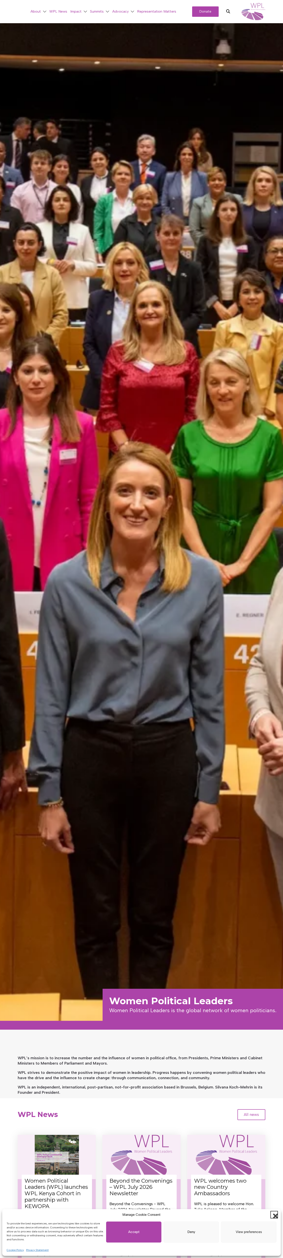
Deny (191, 1232)
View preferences (249, 1232)
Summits (97, 11)
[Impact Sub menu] (85, 11)
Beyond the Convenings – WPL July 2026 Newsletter (140, 1187)
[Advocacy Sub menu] (132, 11)
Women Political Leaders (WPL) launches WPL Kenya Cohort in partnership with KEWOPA (56, 1193)
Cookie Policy (15, 1250)
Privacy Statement (37, 1250)
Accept (134, 1232)
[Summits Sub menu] (107, 11)
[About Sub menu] (44, 11)
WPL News (58, 11)
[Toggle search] (228, 11)
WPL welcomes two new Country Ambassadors (220, 1187)
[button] (274, 1214)
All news (251, 1114)
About (36, 11)
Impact (76, 11)
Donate (205, 11)
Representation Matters (156, 11)
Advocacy (120, 11)
